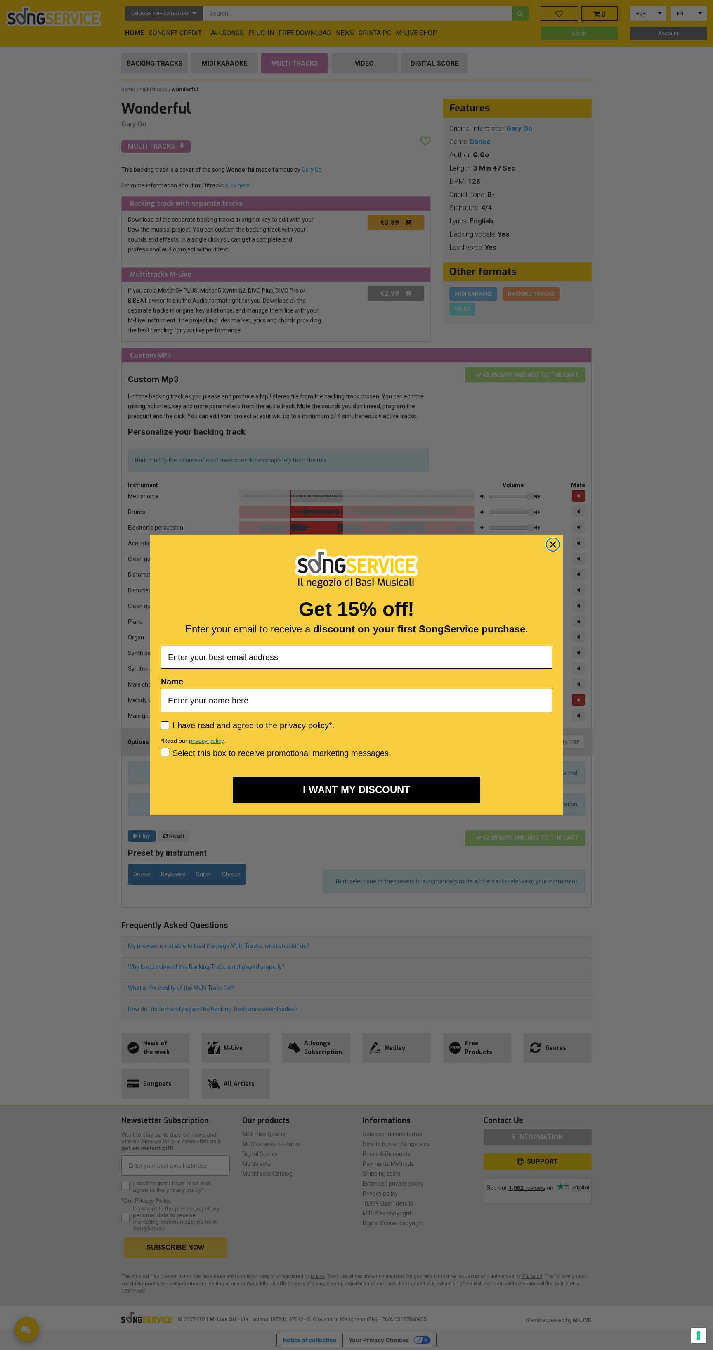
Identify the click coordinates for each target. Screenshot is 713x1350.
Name (172, 681)
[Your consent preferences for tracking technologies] (698, 1335)
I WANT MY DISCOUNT (356, 789)
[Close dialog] (553, 544)
